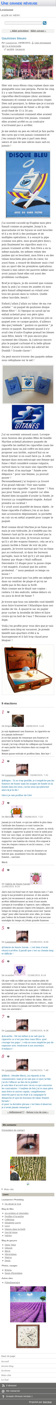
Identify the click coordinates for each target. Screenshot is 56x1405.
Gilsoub (8, 1248)
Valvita (8, 1235)
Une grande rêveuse (19, 3)
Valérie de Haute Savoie (17, 884)
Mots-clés (9, 1189)
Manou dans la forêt (15, 1229)
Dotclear (47, 1402)
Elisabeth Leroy (13, 1223)
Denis (7, 1260)
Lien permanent (42, 43)
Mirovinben (11, 1254)
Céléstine (9, 1219)
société (10, 49)
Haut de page (8, 1356)
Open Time (10, 1245)
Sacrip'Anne (11, 1232)
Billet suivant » (38, 31)
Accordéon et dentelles (17, 1213)
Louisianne (11, 43)
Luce (7, 1226)
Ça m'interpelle (13, 46)
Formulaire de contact (13, 1130)
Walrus (8, 1257)
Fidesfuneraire (12, 1282)
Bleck (7, 1251)
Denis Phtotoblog (13, 1273)
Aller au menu (10, 15)
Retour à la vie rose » (37, 1112)
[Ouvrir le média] (28, 67)
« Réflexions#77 (15, 1112)
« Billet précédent (19, 31)
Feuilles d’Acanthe (14, 1216)
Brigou (8, 1270)
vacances (20, 49)
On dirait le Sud (13, 1204)
